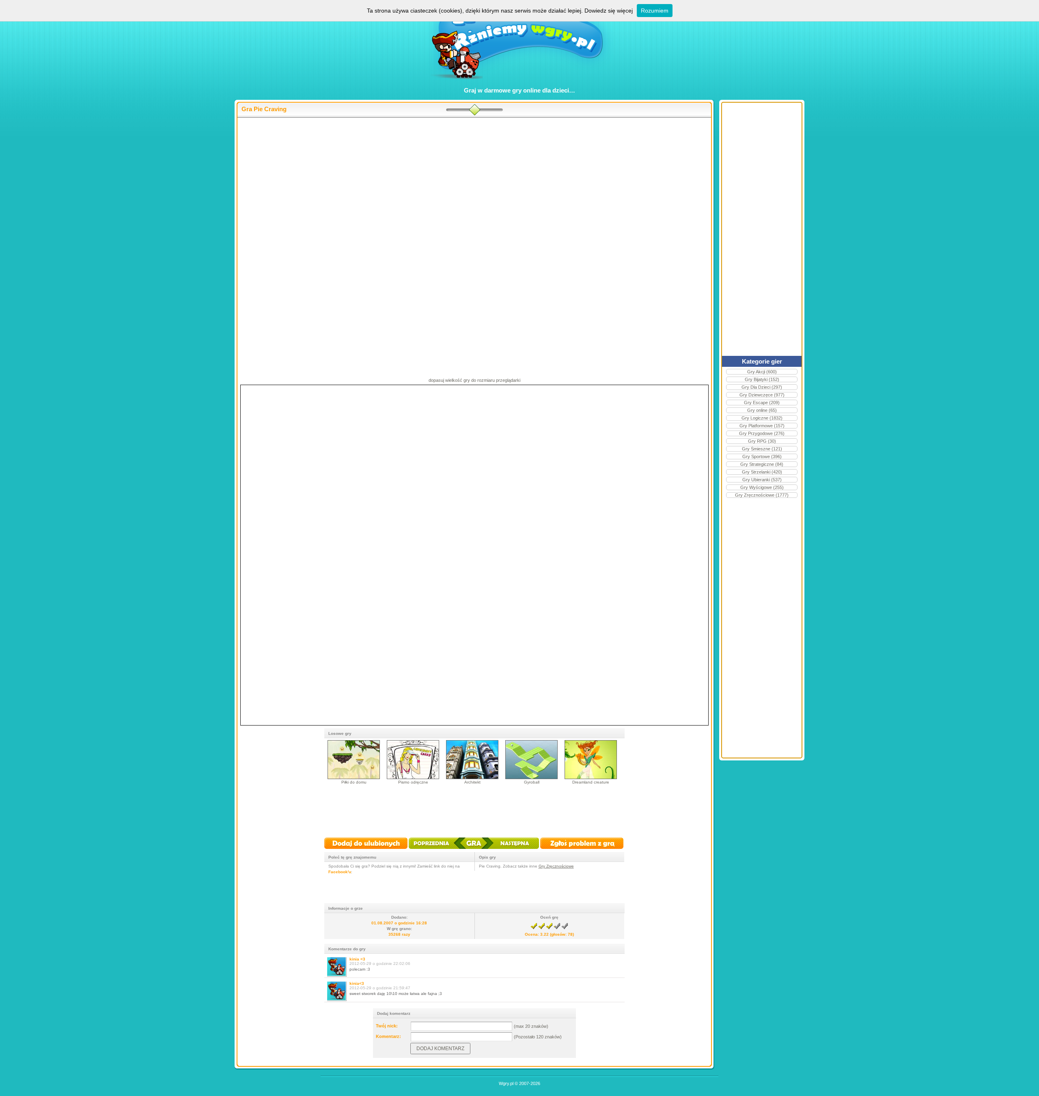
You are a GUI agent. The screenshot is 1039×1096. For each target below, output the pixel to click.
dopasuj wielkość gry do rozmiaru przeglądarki (474, 380)
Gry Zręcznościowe (556, 866)
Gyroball (531, 782)
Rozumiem (654, 10)
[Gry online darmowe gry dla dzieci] (519, 83)
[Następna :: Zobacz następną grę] (510, 849)
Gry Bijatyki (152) (762, 379)
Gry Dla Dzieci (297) (762, 387)
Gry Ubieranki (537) (762, 479)
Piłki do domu (353, 782)
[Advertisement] (480, 183)
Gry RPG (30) (762, 441)
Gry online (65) (762, 410)
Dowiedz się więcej (608, 10)
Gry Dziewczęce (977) (762, 394)
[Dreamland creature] (591, 777)
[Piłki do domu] (354, 777)
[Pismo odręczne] (413, 777)
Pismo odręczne (413, 782)
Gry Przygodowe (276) (762, 433)
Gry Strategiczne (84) (761, 464)
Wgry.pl (506, 1083)
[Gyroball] (531, 777)
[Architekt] (472, 777)
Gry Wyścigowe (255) (762, 487)
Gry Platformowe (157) (762, 425)
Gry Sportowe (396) (762, 456)
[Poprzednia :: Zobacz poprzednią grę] (437, 849)
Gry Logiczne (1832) (762, 418)
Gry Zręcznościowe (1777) (762, 495)
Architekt (472, 782)
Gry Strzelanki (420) (762, 471)
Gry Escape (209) (762, 402)
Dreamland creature (590, 782)
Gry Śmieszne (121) (762, 448)
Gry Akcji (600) (762, 371)
